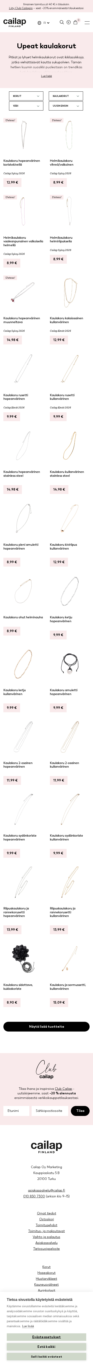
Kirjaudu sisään (69, 22)
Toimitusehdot (46, 1225)
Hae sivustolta (62, 22)
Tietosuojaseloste (46, 1249)
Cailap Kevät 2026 (60, 330)
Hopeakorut (46, 1273)
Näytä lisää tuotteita (46, 1027)
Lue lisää (46, 76)
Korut (46, 1267)
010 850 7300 (34, 1196)
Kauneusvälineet (46, 1285)
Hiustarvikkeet (46, 1279)
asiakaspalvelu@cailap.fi (46, 1190)
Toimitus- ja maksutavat (46, 1231)
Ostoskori (46, 1219)
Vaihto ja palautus (46, 1237)
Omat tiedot (46, 1213)
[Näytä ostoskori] (75, 22)
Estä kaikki (46, 1347)
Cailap (14, 22)
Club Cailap (63, 1089)
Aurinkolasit (46, 1290)
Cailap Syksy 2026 (14, 173)
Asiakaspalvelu (46, 1243)
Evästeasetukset (46, 1337)
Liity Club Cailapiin (21, 8)
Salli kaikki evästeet (46, 1356)
